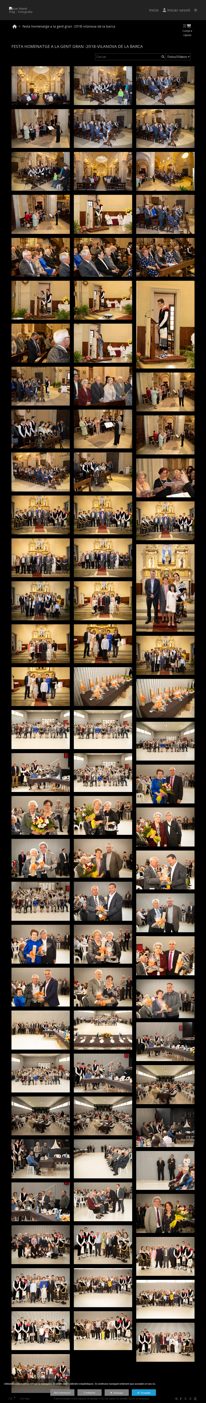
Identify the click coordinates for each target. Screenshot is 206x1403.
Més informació (62, 1392)
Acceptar (145, 1393)
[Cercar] (163, 56)
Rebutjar (117, 1393)
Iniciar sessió (178, 10)
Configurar (89, 1392)
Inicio (154, 10)
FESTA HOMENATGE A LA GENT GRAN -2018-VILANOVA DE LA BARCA (69, 26)
